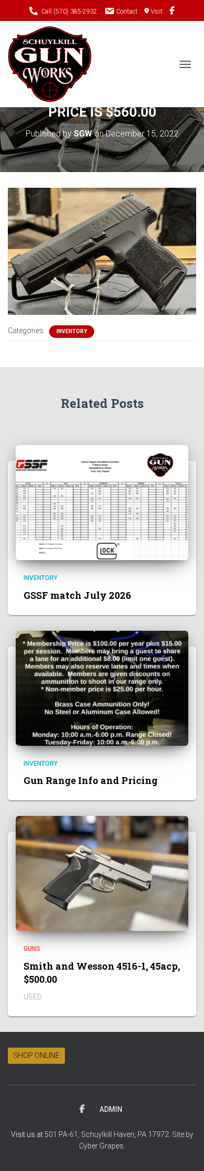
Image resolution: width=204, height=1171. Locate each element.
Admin (110, 1109)
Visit (157, 11)
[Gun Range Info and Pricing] (102, 687)
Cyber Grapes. (102, 1146)
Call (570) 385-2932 (69, 11)
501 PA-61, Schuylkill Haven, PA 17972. (108, 1134)
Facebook (82, 1109)
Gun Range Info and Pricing (90, 780)
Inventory (71, 331)
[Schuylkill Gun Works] (53, 64)
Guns (32, 948)
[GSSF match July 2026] (102, 502)
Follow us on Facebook (172, 12)
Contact (127, 11)
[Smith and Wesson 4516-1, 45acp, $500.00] (102, 873)
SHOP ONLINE (36, 1055)
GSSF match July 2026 (77, 595)
